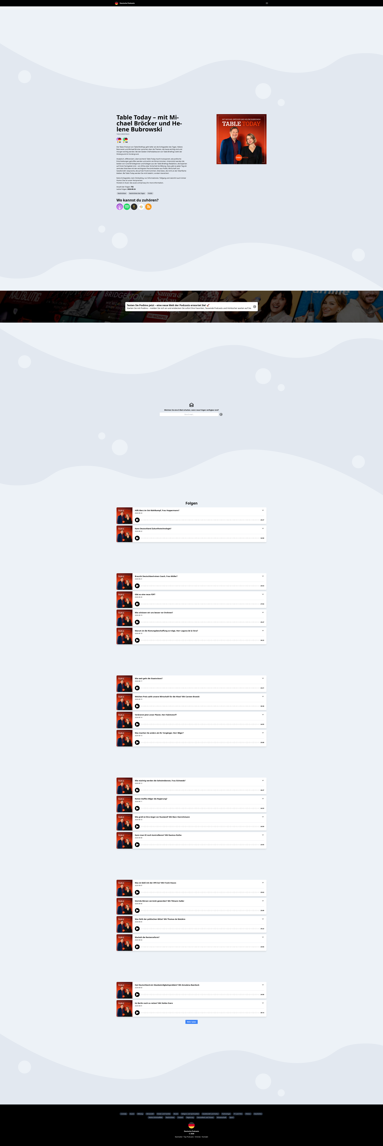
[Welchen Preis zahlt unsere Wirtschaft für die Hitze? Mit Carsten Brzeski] (124, 702)
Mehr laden (191, 1022)
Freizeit (180, 1117)
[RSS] (148, 206)
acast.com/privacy (139, 183)
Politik (150, 193)
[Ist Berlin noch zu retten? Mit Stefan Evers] (124, 1008)
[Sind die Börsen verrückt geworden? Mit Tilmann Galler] (124, 906)
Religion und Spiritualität (190, 1114)
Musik (176, 1114)
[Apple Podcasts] (119, 206)
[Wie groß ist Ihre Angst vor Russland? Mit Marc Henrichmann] (124, 822)
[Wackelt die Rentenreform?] (124, 942)
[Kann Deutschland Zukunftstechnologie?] (124, 534)
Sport (231, 1117)
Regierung (190, 1117)
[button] (267, 3)
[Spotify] (126, 206)
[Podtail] (134, 206)
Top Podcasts (189, 1137)
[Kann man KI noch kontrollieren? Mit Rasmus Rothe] (124, 840)
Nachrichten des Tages (137, 193)
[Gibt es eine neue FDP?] (124, 599)
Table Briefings (139, 147)
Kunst (132, 1114)
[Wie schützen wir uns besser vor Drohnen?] (124, 618)
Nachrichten (122, 193)
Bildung (140, 1114)
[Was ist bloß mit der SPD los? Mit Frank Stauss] (124, 888)
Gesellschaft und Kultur (210, 1114)
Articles (198, 1137)
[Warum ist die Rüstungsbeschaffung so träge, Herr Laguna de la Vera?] (124, 636)
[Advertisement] (191, 24)
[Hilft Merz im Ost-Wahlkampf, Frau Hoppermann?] (124, 515)
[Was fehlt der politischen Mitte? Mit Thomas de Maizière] (124, 924)
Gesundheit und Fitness (205, 1117)
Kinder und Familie (163, 1114)
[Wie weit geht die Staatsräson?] (124, 683)
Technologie (226, 1114)
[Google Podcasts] (141, 206)
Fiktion (248, 1114)
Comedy (123, 1114)
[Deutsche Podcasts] (191, 1125)
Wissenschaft (221, 1117)
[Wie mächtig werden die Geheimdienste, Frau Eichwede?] (124, 786)
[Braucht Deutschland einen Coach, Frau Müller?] (124, 581)
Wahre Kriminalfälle (155, 1117)
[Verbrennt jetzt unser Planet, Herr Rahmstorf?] (124, 720)
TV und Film (238, 1114)
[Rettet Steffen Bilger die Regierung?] (124, 804)
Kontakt (205, 1137)
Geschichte (258, 1114)
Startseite (178, 1137)
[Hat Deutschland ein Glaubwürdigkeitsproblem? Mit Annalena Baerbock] (124, 990)
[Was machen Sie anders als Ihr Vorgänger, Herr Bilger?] (124, 738)
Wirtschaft (150, 1114)
